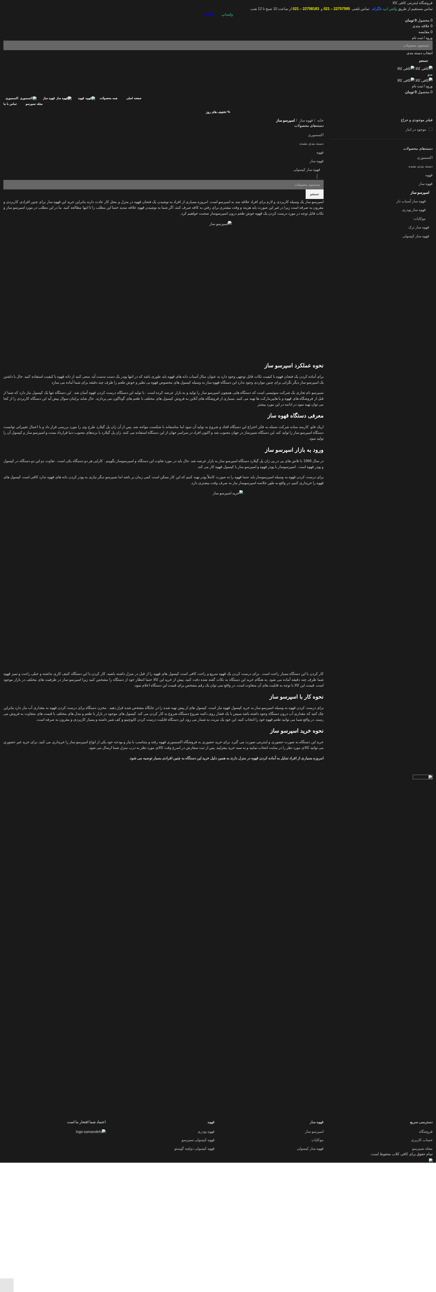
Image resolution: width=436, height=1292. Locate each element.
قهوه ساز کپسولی (415, 236)
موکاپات (420, 219)
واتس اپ (390, 9)
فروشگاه (426, 1131)
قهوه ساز (426, 184)
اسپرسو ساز (420, 192)
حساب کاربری (422, 1140)
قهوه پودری (206, 1131)
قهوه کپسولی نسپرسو (198, 1140)
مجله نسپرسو (422, 1148)
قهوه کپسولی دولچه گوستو (194, 1148)
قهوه (429, 175)
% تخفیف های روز (218, 112)
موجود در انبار (416, 129)
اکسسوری (425, 157)
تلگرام (377, 9)
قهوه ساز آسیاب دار (411, 201)
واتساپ (227, 14)
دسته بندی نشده (421, 166)
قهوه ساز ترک (418, 227)
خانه (320, 120)
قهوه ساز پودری (414, 210)
